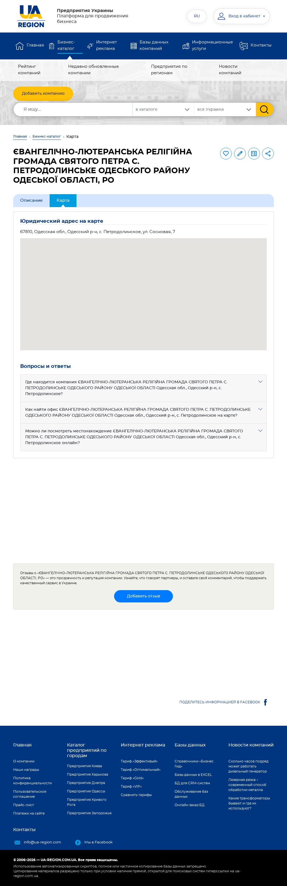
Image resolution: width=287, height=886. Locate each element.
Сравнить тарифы (136, 795)
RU (197, 16)
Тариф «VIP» (131, 786)
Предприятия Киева (84, 766)
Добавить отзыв (143, 596)
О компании (23, 761)
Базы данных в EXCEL (193, 774)
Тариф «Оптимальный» (141, 769)
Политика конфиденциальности (32, 780)
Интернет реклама (106, 45)
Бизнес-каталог (66, 45)
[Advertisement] (143, 511)
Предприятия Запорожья (89, 813)
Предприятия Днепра (86, 783)
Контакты (261, 45)
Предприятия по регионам (169, 69)
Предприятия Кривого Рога (87, 802)
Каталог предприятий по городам (87, 750)
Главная (35, 45)
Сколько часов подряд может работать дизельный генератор (248, 766)
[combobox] (225, 109)
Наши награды (26, 769)
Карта (63, 200)
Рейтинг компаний (29, 69)
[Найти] (265, 109)
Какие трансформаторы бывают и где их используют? (249, 803)
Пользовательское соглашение (29, 794)
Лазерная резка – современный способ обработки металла (247, 785)
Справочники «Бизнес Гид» (194, 764)
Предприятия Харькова (87, 774)
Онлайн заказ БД (190, 805)
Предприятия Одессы (86, 791)
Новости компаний (230, 69)
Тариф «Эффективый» (139, 761)
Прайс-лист (23, 805)
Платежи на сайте (29, 813)
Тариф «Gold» (132, 778)
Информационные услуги (212, 45)
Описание (31, 200)
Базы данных (190, 745)
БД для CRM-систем (192, 783)
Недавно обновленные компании (93, 69)
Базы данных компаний (154, 45)
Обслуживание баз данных (191, 794)
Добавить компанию (43, 94)
